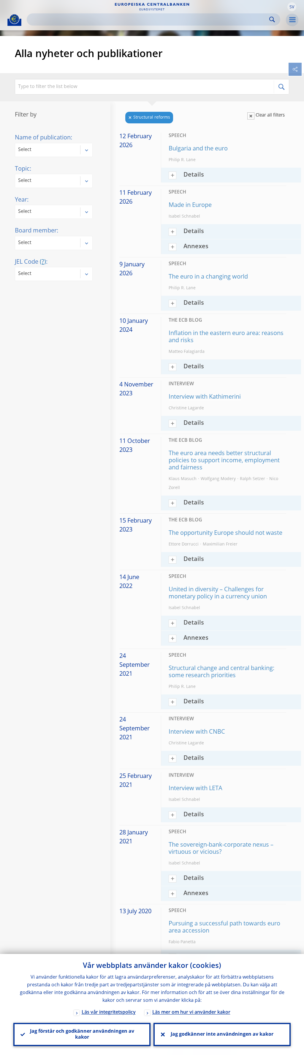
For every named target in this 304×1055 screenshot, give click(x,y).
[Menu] (292, 20)
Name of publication (43, 138)
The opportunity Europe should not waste (225, 533)
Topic (22, 169)
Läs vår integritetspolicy (109, 1012)
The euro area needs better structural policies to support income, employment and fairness (224, 461)
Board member (36, 231)
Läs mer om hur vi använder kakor (191, 1012)
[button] (291, 6)
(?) (43, 262)
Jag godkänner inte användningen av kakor (222, 1034)
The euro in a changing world (208, 277)
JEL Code (30, 262)
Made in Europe (190, 205)
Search (272, 19)
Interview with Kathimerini (205, 397)
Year (21, 200)
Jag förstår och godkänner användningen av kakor (82, 1034)
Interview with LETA (195, 789)
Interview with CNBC (197, 732)
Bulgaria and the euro (198, 149)
